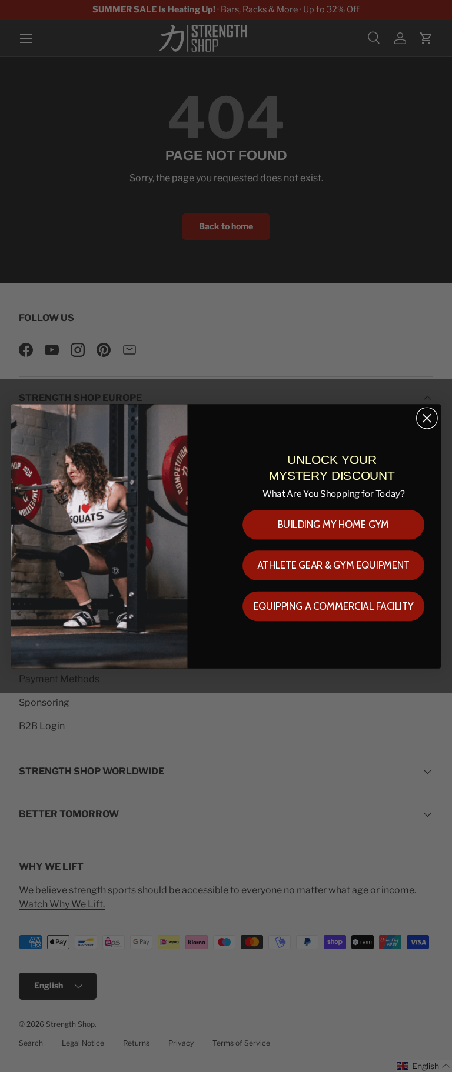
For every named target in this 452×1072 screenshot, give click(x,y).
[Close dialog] (427, 418)
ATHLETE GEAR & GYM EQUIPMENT (333, 565)
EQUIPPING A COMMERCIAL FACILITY (334, 606)
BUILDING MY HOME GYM (333, 524)
